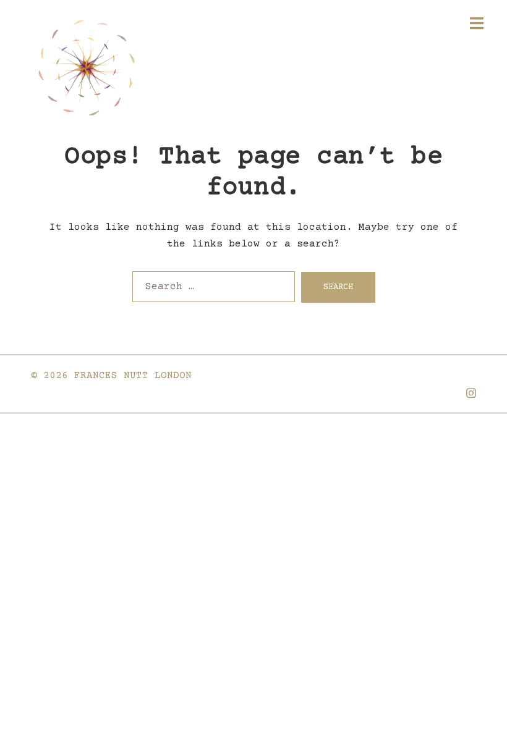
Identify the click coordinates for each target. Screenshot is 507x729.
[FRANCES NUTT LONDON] (86, 68)
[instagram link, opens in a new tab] (471, 391)
